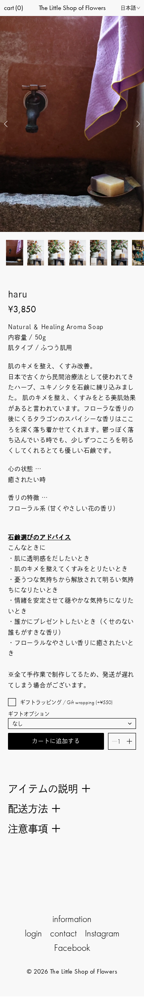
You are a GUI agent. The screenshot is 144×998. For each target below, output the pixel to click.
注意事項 (28, 829)
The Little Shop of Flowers (72, 7)
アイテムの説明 (43, 789)
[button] (6, 124)
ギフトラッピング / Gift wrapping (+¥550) (66, 702)
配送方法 (28, 809)
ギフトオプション (29, 714)
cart (13, 7)
